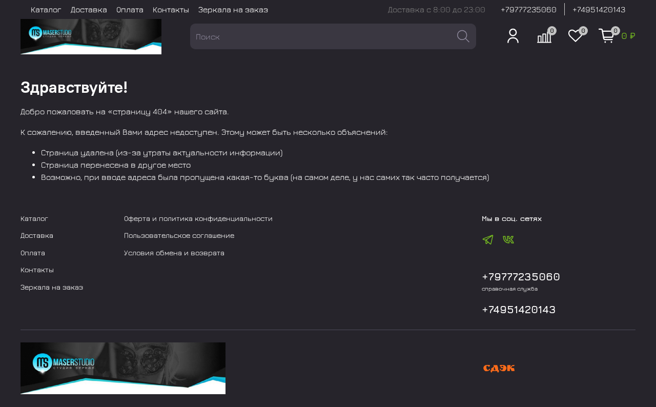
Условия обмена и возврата (174, 252)
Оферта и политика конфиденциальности (198, 218)
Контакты (171, 9)
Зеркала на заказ (233, 9)
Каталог (46, 9)
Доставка (89, 9)
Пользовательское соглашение (179, 235)
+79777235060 (529, 9)
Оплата (130, 9)
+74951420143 (598, 9)
